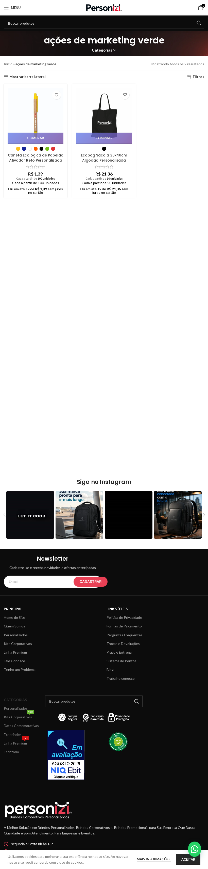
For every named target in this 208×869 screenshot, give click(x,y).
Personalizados (16, 635)
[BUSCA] (199, 23)
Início (8, 64)
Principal (13, 609)
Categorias (102, 50)
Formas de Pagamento (124, 626)
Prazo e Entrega (119, 652)
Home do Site (14, 617)
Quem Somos (14, 626)
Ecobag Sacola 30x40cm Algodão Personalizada (104, 158)
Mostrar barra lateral (27, 77)
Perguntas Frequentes (125, 635)
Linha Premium (15, 652)
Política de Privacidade (124, 617)
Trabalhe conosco (121, 678)
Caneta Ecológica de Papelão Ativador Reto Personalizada (35, 158)
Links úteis (117, 609)
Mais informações (154, 859)
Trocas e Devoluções (123, 643)
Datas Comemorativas (21, 725)
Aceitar (188, 859)
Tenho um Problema (20, 669)
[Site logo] (104, 7)
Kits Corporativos (18, 643)
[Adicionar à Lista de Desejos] (56, 94)
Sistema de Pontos (121, 661)
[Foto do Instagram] (30, 515)
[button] (194, 849)
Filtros (198, 77)
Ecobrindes (13, 734)
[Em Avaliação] (69, 755)
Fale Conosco (14, 661)
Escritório (11, 752)
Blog (110, 669)
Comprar (35, 138)
